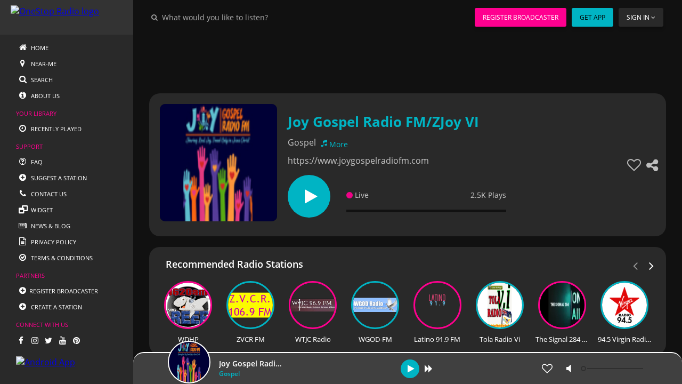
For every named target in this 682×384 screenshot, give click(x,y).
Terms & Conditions (61, 258)
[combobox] (247, 17)
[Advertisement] (407, 59)
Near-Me (42, 64)
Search (41, 80)
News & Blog (49, 226)
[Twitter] (48, 340)
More (338, 144)
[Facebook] (21, 340)
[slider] (613, 368)
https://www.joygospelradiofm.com (358, 160)
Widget (41, 210)
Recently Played (55, 129)
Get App (592, 17)
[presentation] (652, 265)
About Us (44, 96)
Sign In (638, 17)
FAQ (36, 162)
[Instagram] (34, 340)
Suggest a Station (58, 178)
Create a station (55, 307)
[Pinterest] (76, 340)
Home (38, 48)
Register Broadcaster (520, 17)
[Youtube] (62, 340)
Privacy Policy (52, 242)
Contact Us (48, 194)
